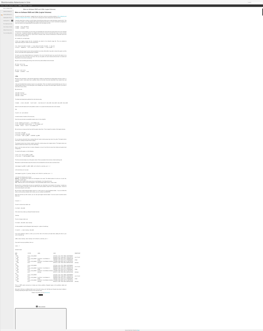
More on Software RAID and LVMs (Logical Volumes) (39, 9)
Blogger (138, 330)
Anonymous (47, 292)
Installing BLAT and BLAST (8, 20)
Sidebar (20, 5)
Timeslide (30, 5)
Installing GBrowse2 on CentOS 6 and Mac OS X (12, 14)
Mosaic (15, 5)
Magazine (11, 5)
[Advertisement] (74, 30)
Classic (2, 5)
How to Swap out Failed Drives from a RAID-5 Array (12, 26)
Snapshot (25, 5)
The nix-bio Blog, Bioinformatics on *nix (10, 33)
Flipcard (6, 5)
